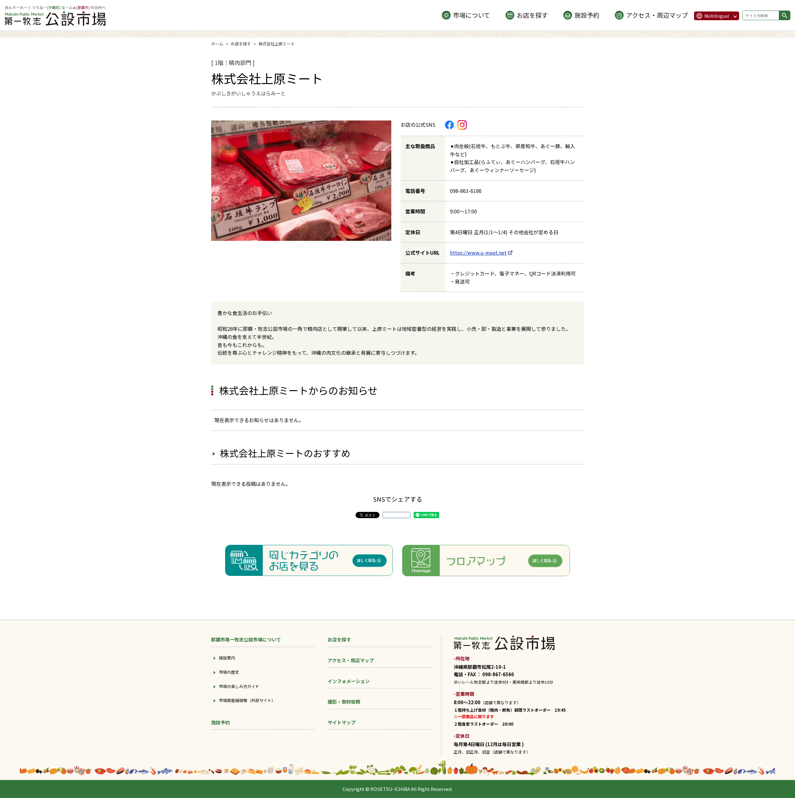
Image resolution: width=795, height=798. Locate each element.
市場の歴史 (229, 672)
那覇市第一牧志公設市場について (246, 639)
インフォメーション (349, 681)
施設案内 (227, 658)
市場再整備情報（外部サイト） (247, 700)
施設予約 (587, 15)
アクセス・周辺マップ (657, 15)
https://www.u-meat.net (478, 252)
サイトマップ (342, 722)
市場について (471, 15)
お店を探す (532, 15)
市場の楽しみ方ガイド (239, 686)
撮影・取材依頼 (344, 701)
